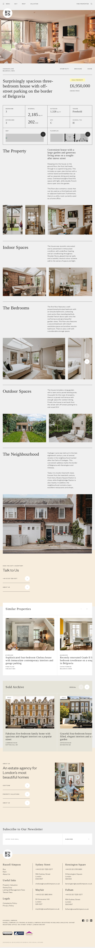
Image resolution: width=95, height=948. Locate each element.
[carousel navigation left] (87, 355)
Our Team (6, 785)
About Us (6, 803)
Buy (16, 4)
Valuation (34, 4)
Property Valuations (11, 794)
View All (72, 687)
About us (6, 587)
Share (90, 69)
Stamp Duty (64, 69)
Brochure (78, 69)
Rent (24, 4)
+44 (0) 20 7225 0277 (10, 578)
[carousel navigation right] (87, 361)
